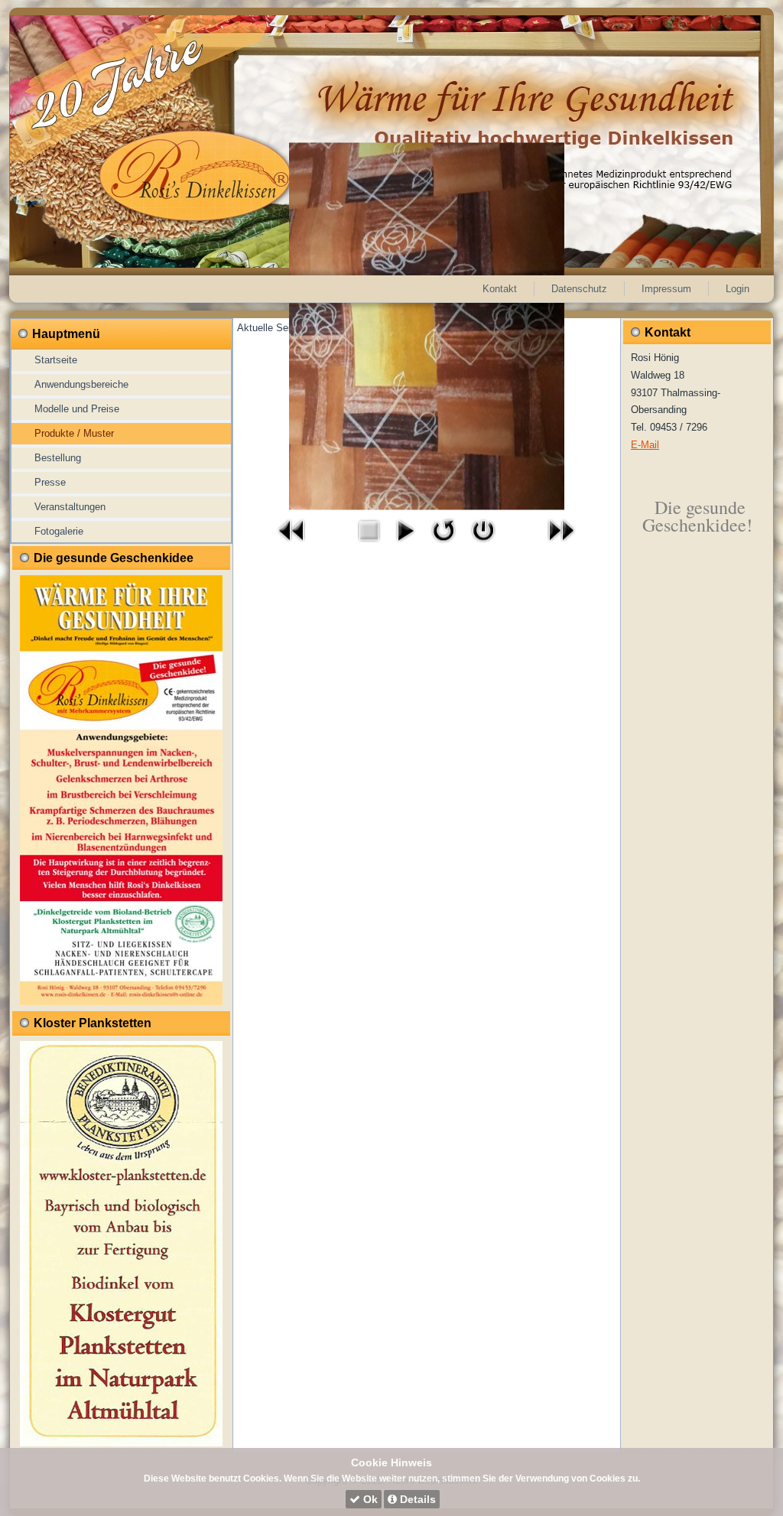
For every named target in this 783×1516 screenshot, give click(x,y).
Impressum (666, 288)
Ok (369, 1499)
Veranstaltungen (70, 506)
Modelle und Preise (76, 409)
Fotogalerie (58, 531)
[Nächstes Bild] (561, 545)
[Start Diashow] (405, 545)
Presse (50, 482)
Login (737, 288)
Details (416, 1499)
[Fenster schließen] (483, 545)
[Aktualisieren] (443, 545)
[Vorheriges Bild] (292, 545)
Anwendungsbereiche (81, 384)
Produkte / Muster (74, 433)
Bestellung (57, 458)
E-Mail (645, 445)
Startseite (55, 360)
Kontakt (499, 288)
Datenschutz (579, 288)
